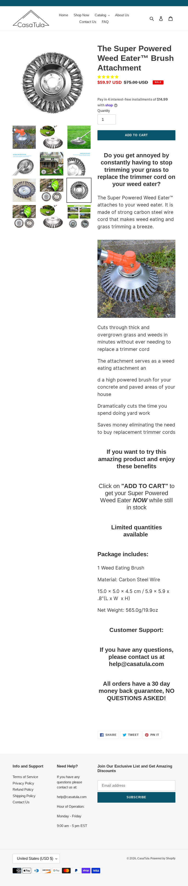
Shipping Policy (24, 796)
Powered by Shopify (162, 858)
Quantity (103, 111)
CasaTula (143, 858)
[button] (108, 77)
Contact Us (21, 802)
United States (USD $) (35, 859)
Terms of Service (25, 777)
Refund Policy (23, 789)
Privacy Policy (23, 783)
